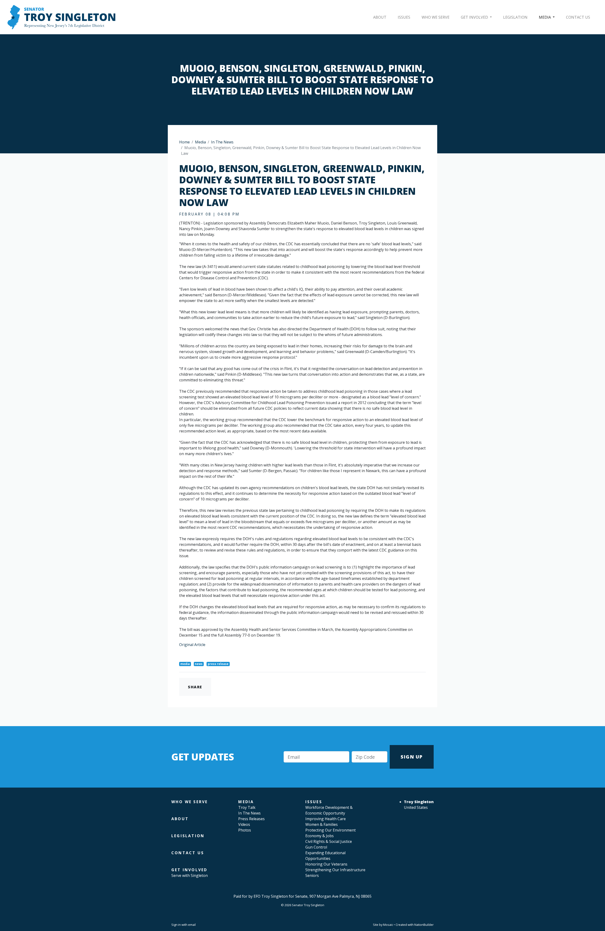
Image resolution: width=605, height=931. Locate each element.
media (185, 664)
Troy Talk (246, 807)
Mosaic (388, 924)
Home (184, 142)
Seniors (312, 875)
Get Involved (475, 17)
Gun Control (316, 847)
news (199, 664)
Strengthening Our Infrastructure (335, 869)
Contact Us (578, 17)
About (379, 17)
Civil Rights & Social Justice (328, 841)
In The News (222, 142)
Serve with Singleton (189, 875)
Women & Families (321, 824)
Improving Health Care (325, 818)
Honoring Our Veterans (326, 864)
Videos (244, 824)
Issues (404, 17)
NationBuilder (424, 924)
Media (545, 17)
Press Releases (251, 818)
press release (218, 664)
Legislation (515, 17)
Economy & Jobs (319, 835)
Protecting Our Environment (330, 830)
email (192, 924)
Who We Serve (435, 17)
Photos (244, 830)
